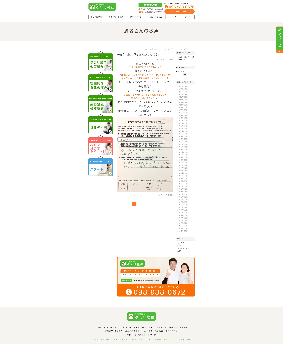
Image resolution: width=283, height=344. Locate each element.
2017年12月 (182, 168)
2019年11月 (182, 115)
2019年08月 (182, 123)
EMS (179, 245)
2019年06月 (182, 128)
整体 (179, 251)
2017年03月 (182, 181)
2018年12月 (182, 144)
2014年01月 (182, 220)
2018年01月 (182, 165)
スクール (173, 17)
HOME (98, 327)
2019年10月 (182, 118)
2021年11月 (182, 102)
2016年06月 (182, 184)
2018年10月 (182, 149)
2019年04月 (182, 134)
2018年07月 (182, 155)
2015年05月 (182, 199)
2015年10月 (182, 194)
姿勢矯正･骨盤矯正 (114, 331)
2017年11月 (182, 170)
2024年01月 (182, 86)
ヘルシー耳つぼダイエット (154, 327)
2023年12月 (182, 89)
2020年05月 (182, 110)
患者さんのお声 (156, 331)
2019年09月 (182, 120)
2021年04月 (182, 107)
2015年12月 (182, 189)
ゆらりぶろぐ (171, 331)
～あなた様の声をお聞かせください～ (140, 54)
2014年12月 (182, 207)
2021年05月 (182, 105)
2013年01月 (182, 223)
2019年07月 (182, 126)
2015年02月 (182, 205)
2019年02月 (182, 139)
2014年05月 (182, 215)
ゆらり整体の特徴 (131, 327)
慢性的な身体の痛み (178, 327)
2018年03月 (182, 162)
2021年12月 (182, 99)
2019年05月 (182, 131)
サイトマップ (150, 335)
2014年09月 (182, 212)
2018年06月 (182, 157)
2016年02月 (182, 186)
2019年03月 (182, 136)
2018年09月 (182, 152)
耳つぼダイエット (136, 17)
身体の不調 (130, 331)
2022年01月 (182, 97)
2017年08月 (182, 176)
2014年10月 (182, 210)
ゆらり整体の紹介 (112, 327)
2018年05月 (182, 160)
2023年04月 (182, 94)
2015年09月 (182, 197)
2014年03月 (182, 218)
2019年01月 (182, 142)
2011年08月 (182, 231)
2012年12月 (182, 226)
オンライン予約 (134, 335)
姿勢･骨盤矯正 (156, 17)
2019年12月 (182, 113)
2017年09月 (182, 173)
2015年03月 (182, 202)
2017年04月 (182, 178)
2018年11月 (182, 147)
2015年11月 (182, 191)
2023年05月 (182, 92)
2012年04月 (182, 228)
